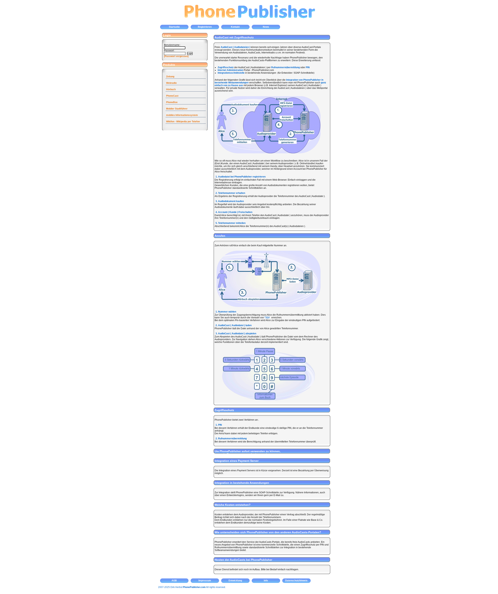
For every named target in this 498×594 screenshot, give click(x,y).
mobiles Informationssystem (182, 115)
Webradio (171, 83)
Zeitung (170, 76)
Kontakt (235, 27)
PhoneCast (172, 95)
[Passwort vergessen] (176, 56)
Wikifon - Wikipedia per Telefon (183, 121)
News (266, 27)
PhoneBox (172, 102)
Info (266, 580)
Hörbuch (171, 89)
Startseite (174, 27)
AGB (174, 580)
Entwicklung (235, 580)
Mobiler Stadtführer (177, 108)
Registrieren (205, 27)
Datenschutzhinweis (296, 580)
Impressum (204, 580)
